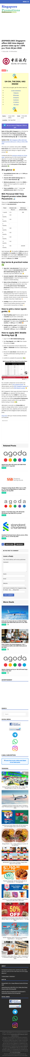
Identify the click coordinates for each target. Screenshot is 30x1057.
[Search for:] (15, 714)
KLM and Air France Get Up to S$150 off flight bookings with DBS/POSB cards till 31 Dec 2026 (14, 621)
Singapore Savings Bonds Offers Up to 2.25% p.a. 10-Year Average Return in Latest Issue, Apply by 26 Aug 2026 (14, 489)
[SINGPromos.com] (15, 9)
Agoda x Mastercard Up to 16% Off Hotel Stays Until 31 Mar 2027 (14, 670)
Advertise (12, 976)
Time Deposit (19, 544)
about (18, 1034)
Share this (4, 415)
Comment (5, 562)
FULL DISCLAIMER (16, 1052)
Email (4, 578)
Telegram (15, 93)
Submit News (5, 976)
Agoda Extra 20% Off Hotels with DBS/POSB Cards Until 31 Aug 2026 (14, 465)
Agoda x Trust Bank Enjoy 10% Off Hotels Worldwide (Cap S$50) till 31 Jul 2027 (13, 512)
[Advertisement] (15, 26)
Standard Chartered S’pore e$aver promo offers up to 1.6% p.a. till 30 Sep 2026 (15, 535)
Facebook (16, 100)
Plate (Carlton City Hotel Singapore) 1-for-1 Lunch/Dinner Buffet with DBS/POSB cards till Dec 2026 (14, 646)
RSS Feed (16, 104)
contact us (16, 1035)
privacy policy (14, 1034)
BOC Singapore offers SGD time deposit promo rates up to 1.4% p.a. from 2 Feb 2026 (15, 141)
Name (4, 574)
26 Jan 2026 (5, 51)
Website (5, 583)
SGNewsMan (14, 51)
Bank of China (9, 544)
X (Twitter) (16, 102)
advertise (22, 1034)
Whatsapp (16, 95)
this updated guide (18, 384)
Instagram (16, 97)
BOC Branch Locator (19, 388)
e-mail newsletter (16, 90)
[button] (26, 1)
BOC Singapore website (20, 386)
